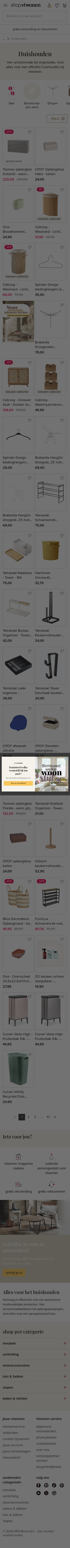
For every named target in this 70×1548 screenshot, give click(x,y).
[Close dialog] (66, 758)
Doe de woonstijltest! (18, 783)
